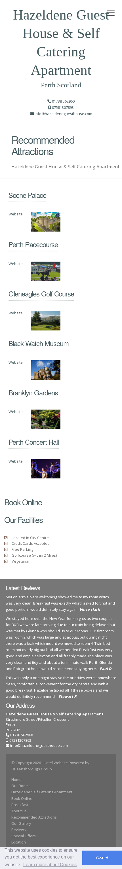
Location (18, 842)
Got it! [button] (102, 858)
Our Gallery (21, 823)
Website (16, 214)
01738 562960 (21, 734)
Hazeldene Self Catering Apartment (41, 791)
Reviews (18, 829)
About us (19, 810)
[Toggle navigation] (111, 13)
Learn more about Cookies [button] (50, 864)
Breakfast (19, 804)
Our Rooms (21, 785)
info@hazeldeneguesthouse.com (39, 745)
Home (16, 779)
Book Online (21, 798)
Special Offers (23, 835)
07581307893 (20, 740)
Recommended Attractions (34, 817)
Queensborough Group (31, 768)
